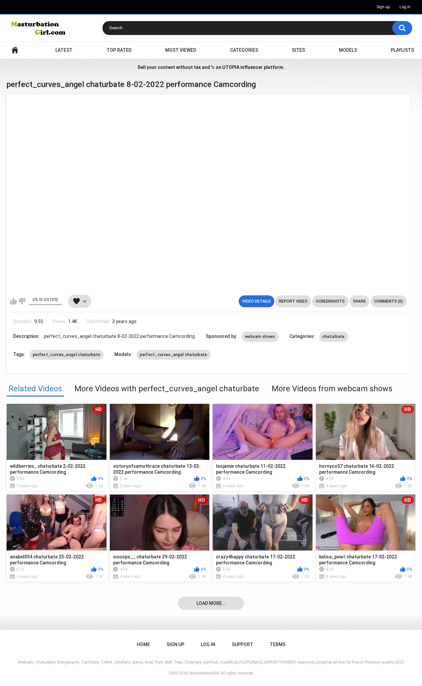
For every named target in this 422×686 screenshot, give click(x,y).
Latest (64, 50)
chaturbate (333, 336)
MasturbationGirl (204, 673)
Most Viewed (180, 50)
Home (15, 50)
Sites (298, 50)
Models (348, 50)
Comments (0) (388, 301)
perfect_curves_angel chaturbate (66, 354)
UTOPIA (230, 67)
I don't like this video (21, 301)
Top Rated (119, 50)
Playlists (402, 50)
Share (359, 301)
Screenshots (330, 301)
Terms (278, 644)
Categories (244, 50)
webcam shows (260, 336)
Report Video (293, 301)
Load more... (211, 603)
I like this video (13, 301)
